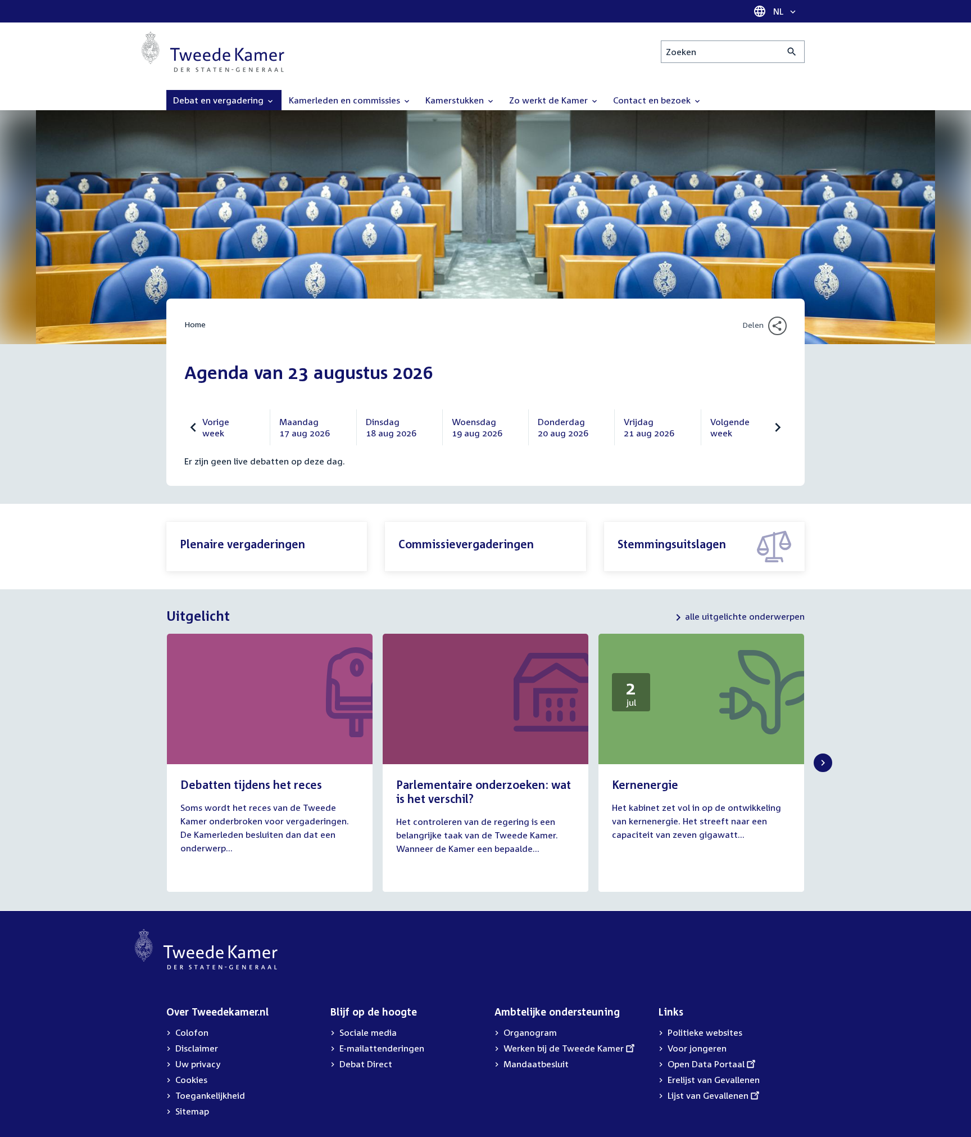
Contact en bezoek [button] (653, 100)
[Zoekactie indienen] (792, 51)
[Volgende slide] (823, 763)
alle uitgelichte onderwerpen (745, 616)
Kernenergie (645, 784)
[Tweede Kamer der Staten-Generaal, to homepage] (213, 51)
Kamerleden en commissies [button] (345, 100)
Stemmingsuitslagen (672, 544)
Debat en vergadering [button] (219, 100)
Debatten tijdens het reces (251, 784)
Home (195, 324)
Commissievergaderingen (466, 544)
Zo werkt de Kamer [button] (549, 100)
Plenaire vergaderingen (242, 544)
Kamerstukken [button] (455, 100)
